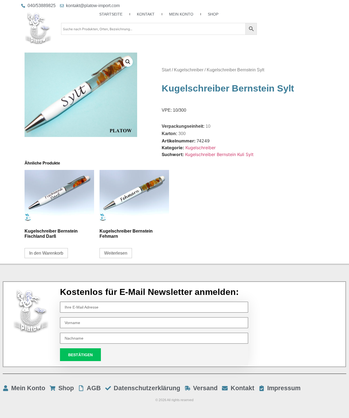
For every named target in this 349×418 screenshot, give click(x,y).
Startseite (110, 14)
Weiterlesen (115, 253)
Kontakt (146, 14)
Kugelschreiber (188, 70)
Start (166, 70)
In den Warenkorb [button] (46, 253)
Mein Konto (181, 14)
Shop (213, 14)
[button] (128, 62)
